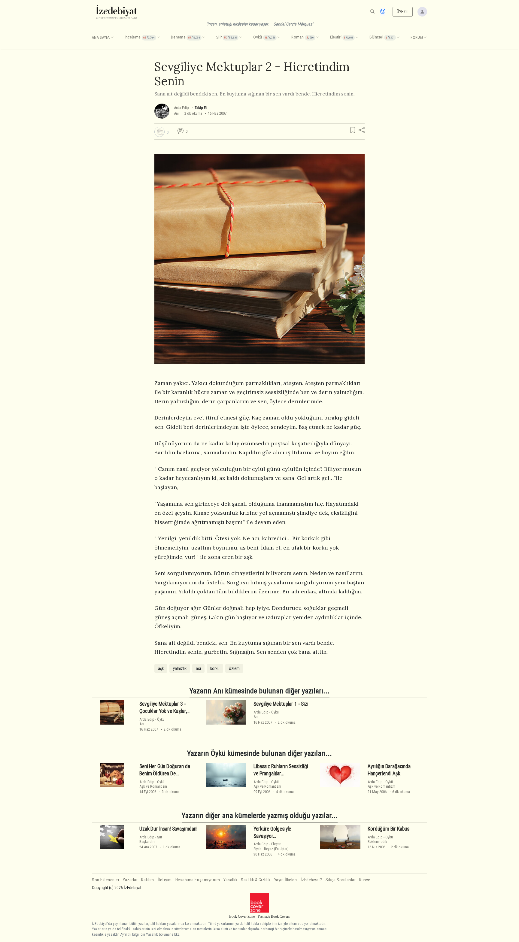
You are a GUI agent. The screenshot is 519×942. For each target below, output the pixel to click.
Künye (364, 880)
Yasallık (230, 880)
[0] (159, 132)
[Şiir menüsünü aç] (240, 37)
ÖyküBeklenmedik (380, 839)
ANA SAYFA (101, 37)
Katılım (147, 880)
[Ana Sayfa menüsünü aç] (112, 37)
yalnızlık (180, 668)
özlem (234, 668)
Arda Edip (181, 107)
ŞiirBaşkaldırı (150, 839)
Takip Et (201, 107)
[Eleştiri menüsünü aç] (357, 37)
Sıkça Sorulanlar (341, 880)
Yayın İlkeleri (285, 880)
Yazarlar (130, 880)
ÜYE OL (403, 11)
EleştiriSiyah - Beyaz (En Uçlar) (271, 846)
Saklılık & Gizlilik (256, 880)
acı (198, 668)
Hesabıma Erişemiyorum (197, 880)
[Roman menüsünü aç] (317, 37)
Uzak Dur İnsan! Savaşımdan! (168, 829)
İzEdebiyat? (311, 880)
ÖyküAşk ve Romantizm (153, 784)
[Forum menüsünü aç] (425, 37)
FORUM (417, 37)
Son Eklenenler (105, 880)
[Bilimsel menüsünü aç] (398, 37)
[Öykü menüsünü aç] (279, 37)
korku (215, 668)
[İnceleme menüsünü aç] (158, 37)
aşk (161, 668)
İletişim (165, 880)
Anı (176, 113)
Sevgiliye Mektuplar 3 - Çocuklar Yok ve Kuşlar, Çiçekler (163, 711)
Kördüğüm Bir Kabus (388, 829)
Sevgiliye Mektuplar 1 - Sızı (280, 704)
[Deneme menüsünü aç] (204, 37)
